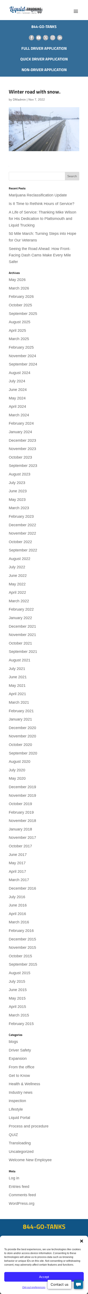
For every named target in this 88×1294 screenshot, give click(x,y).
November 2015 (22, 947)
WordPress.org (21, 1203)
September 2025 (23, 313)
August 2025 (19, 322)
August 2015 (19, 973)
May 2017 (17, 863)
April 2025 (17, 330)
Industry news (20, 1092)
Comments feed (22, 1195)
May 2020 (17, 778)
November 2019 (22, 795)
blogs (13, 1042)
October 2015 (20, 956)
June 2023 (18, 491)
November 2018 (22, 821)
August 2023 (19, 474)
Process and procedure (28, 1126)
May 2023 (17, 499)
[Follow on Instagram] (52, 37)
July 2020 (17, 770)
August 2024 (19, 373)
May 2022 (17, 584)
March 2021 (19, 702)
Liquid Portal (19, 1118)
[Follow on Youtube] (38, 37)
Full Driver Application (44, 48)
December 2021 (22, 626)
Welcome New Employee (30, 1160)
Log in (14, 1178)
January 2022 (20, 618)
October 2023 (20, 457)
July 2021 (17, 669)
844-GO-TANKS (44, 1226)
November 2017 (22, 837)
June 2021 (18, 677)
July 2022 (17, 567)
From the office (21, 1067)
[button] (81, 1241)
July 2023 (17, 483)
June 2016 (18, 905)
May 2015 (17, 998)
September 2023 (23, 466)
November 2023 (22, 449)
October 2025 (20, 305)
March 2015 (19, 1015)
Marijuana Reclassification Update (38, 195)
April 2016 (17, 914)
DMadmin (19, 99)
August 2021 (19, 660)
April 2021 (17, 694)
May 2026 (17, 280)
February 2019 (21, 812)
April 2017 (17, 871)
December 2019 (22, 787)
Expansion (18, 1058)
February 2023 (21, 516)
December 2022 (22, 525)
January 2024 (20, 432)
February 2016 (21, 930)
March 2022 (19, 601)
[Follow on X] (45, 37)
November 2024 (22, 356)
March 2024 (19, 415)
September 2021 (23, 651)
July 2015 (17, 981)
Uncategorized (21, 1151)
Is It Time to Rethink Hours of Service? (41, 204)
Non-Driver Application (44, 69)
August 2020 (19, 761)
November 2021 (22, 635)
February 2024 (21, 423)
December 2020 (22, 728)
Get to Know (19, 1075)
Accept (44, 1277)
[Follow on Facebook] (31, 37)
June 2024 (18, 389)
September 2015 (23, 964)
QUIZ (13, 1135)
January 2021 (20, 719)
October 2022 (20, 542)
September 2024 (23, 364)
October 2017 (20, 846)
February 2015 (21, 1024)
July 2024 (17, 381)
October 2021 (20, 643)
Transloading (20, 1143)
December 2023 (22, 440)
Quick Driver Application (44, 59)
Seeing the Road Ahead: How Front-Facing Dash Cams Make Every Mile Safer (40, 255)
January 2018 (20, 829)
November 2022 (22, 533)
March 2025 (19, 339)
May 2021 (17, 685)
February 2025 (21, 347)
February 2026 (21, 296)
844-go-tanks (44, 26)
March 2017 (19, 880)
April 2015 (17, 1006)
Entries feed (19, 1186)
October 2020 (20, 745)
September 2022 (23, 550)
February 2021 (21, 711)
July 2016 (17, 897)
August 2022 (19, 559)
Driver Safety (20, 1050)
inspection (17, 1101)
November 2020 (22, 736)
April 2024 (17, 406)
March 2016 (19, 922)
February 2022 (21, 609)
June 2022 (18, 575)
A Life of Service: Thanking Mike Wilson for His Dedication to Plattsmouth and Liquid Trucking (42, 218)
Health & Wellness (24, 1084)
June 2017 (18, 854)
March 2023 (19, 508)
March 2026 (19, 288)
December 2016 (22, 888)
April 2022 (17, 592)
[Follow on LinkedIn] (59, 37)
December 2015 (22, 939)
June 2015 (18, 990)
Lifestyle (16, 1109)
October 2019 (20, 804)
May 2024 (17, 398)
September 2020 (23, 753)
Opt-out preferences (33, 1287)
